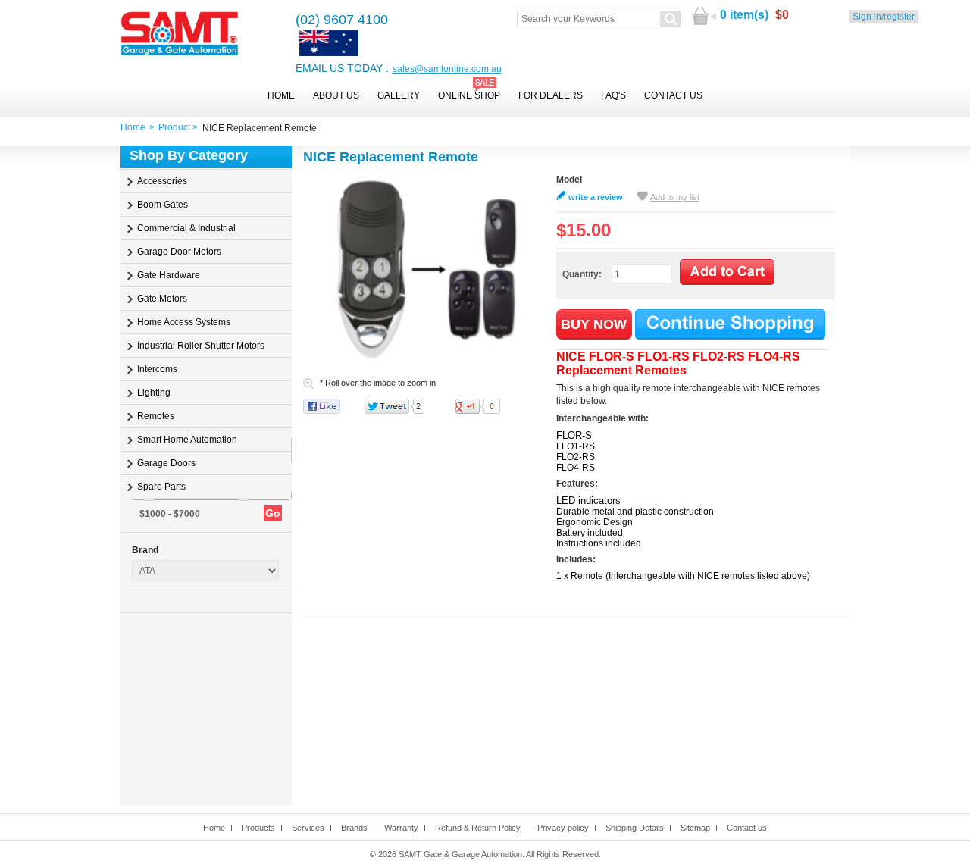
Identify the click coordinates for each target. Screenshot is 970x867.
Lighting (154, 392)
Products (258, 827)
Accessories (162, 181)
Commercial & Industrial (186, 228)
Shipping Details (634, 827)
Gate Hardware (168, 275)
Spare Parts (161, 486)
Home (281, 95)
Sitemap (695, 827)
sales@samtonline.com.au (447, 69)
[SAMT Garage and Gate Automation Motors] (179, 34)
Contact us (747, 827)
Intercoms (157, 369)
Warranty (401, 827)
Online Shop (469, 95)
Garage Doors (166, 463)
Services (308, 827)
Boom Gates (162, 204)
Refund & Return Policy (478, 827)
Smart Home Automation (187, 439)
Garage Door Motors (179, 251)
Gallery (398, 95)
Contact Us (673, 95)
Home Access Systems (183, 322)
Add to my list (674, 197)
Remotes (155, 416)
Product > (180, 127)
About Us (336, 95)
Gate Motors (162, 298)
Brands (354, 827)
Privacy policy (563, 827)
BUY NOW (594, 324)
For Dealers (550, 95)
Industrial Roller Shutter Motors (200, 345)
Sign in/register (884, 16)
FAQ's (613, 95)
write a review (595, 197)
